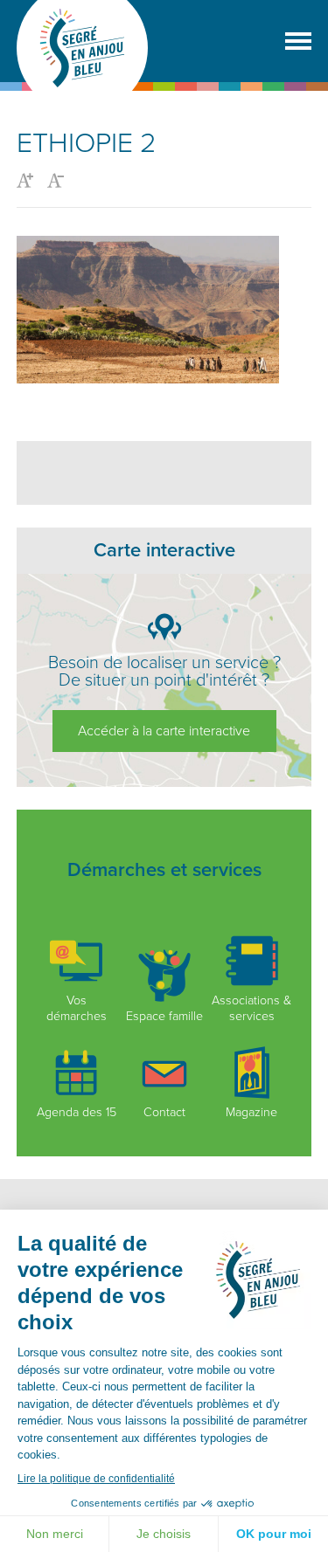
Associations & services (251, 1008)
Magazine (251, 1112)
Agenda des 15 (76, 1112)
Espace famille (164, 1016)
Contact (164, 1112)
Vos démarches (76, 1008)
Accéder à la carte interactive (164, 731)
